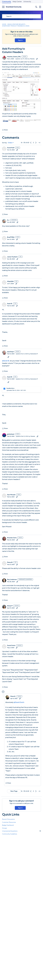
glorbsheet (10, 434)
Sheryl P (10, 606)
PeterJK (10, 562)
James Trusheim (12, 257)
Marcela (32, 59)
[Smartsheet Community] (14, 7)
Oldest (10, 143)
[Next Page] (36, 142)
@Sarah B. (6, 361)
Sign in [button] (20, 40)
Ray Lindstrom (12, 579)
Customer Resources (9, 822)
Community (6, 1)
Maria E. (13, 696)
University (27, 1)
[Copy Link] (37, 59)
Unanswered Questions (21, 831)
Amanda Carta (12, 538)
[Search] (36, 7)
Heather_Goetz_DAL (14, 57)
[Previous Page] (31, 142)
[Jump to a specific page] (39, 142)
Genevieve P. (34, 354)
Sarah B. (9, 304)
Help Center (17, 1)
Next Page (13, 791)
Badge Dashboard (8, 825)
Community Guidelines (9, 834)
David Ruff (10, 148)
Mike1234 (10, 281)
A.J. (8, 220)
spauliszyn (10, 352)
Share (5, 130)
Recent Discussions (8, 819)
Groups (4, 828)
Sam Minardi (11, 495)
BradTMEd (10, 237)
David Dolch (11, 645)
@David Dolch (19, 702)
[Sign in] (40, 7)
